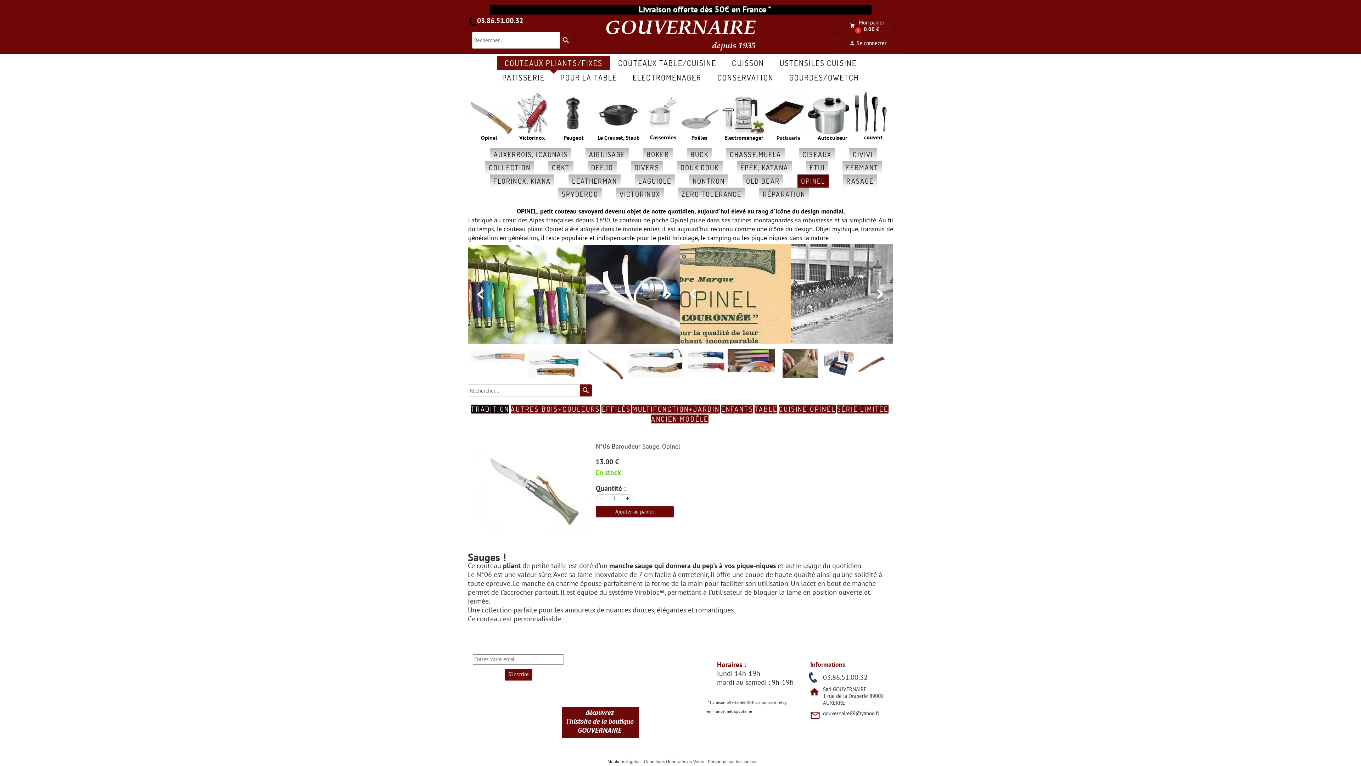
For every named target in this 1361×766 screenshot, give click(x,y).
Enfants (737, 409)
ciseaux (816, 154)
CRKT (561, 167)
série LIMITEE (863, 409)
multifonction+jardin (676, 409)
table (766, 409)
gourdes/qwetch (824, 77)
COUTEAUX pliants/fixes (554, 63)
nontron (709, 180)
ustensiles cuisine (818, 63)
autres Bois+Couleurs (555, 409)
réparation (784, 194)
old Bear (763, 180)
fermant (862, 167)
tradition (490, 409)
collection (510, 167)
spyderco (580, 194)
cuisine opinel (807, 409)
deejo (602, 167)
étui (817, 167)
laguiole (654, 180)
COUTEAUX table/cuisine (667, 63)
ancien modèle (679, 419)
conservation (745, 77)
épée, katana (764, 167)
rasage (860, 180)
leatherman (594, 180)
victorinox (640, 194)
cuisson (748, 63)
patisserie (523, 77)
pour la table (588, 77)
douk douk (699, 167)
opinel (813, 180)
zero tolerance (711, 194)
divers (646, 167)
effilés (616, 409)
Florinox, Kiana (522, 180)
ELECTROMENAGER (667, 77)
